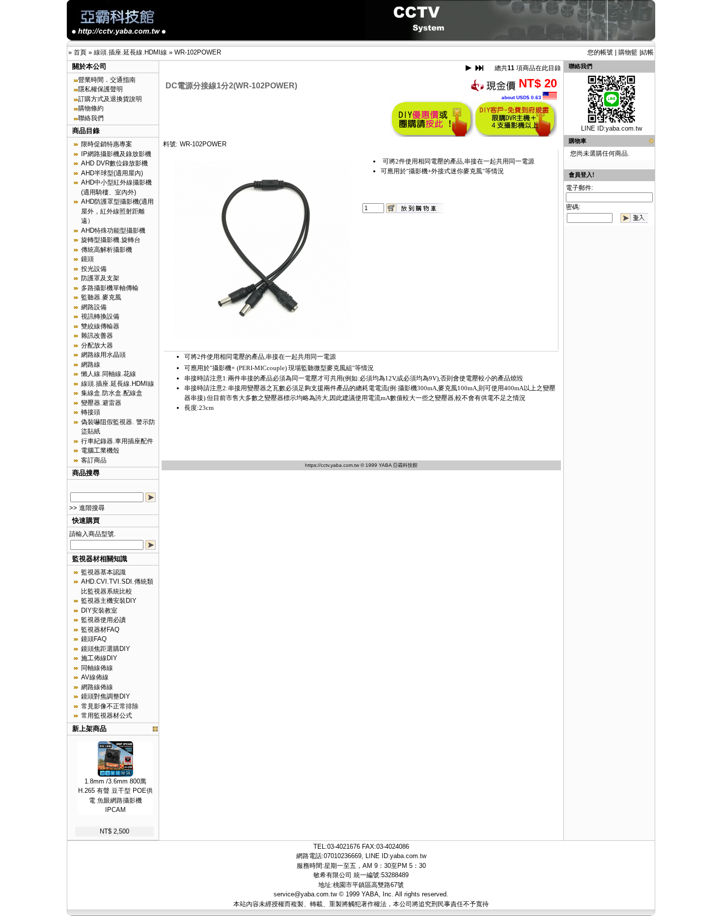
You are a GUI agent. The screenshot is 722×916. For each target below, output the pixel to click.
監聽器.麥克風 (101, 297)
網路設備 (94, 307)
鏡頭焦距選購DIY (105, 648)
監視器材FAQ (100, 629)
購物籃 (628, 52)
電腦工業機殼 (100, 450)
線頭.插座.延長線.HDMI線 (130, 52)
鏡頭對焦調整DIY (105, 696)
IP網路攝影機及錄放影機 (116, 154)
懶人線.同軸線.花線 (108, 373)
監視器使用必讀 (103, 619)
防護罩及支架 (100, 278)
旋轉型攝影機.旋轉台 (110, 239)
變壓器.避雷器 (101, 402)
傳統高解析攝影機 (106, 249)
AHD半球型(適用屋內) (112, 173)
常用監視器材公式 (106, 715)
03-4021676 (343, 846)
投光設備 (94, 268)
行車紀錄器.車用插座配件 (117, 441)
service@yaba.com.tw (305, 894)
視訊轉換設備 (100, 316)
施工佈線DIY (99, 658)
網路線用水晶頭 (103, 354)
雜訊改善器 (97, 335)
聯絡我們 (91, 118)
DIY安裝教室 (99, 610)
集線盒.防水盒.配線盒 (111, 393)
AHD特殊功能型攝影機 (113, 230)
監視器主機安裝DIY (109, 600)
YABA (370, 894)
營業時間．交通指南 (107, 79)
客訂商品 (94, 460)
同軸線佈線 (97, 668)
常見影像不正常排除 (110, 706)
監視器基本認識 (103, 572)
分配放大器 (97, 345)
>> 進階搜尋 (87, 508)
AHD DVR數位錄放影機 (114, 163)
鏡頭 (87, 259)
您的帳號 (600, 52)
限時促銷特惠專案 (106, 144)
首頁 (80, 52)
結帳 (647, 52)
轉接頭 (90, 412)
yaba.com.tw (624, 128)
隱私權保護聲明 (100, 89)
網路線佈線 (97, 687)
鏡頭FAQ (94, 639)
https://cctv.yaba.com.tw (332, 465)
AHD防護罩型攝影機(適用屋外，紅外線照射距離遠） (117, 211)
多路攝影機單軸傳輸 (110, 288)
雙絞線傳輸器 (100, 326)
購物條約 (91, 108)
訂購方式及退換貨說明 (110, 99)
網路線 (90, 364)
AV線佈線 (95, 677)
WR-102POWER (197, 52)
